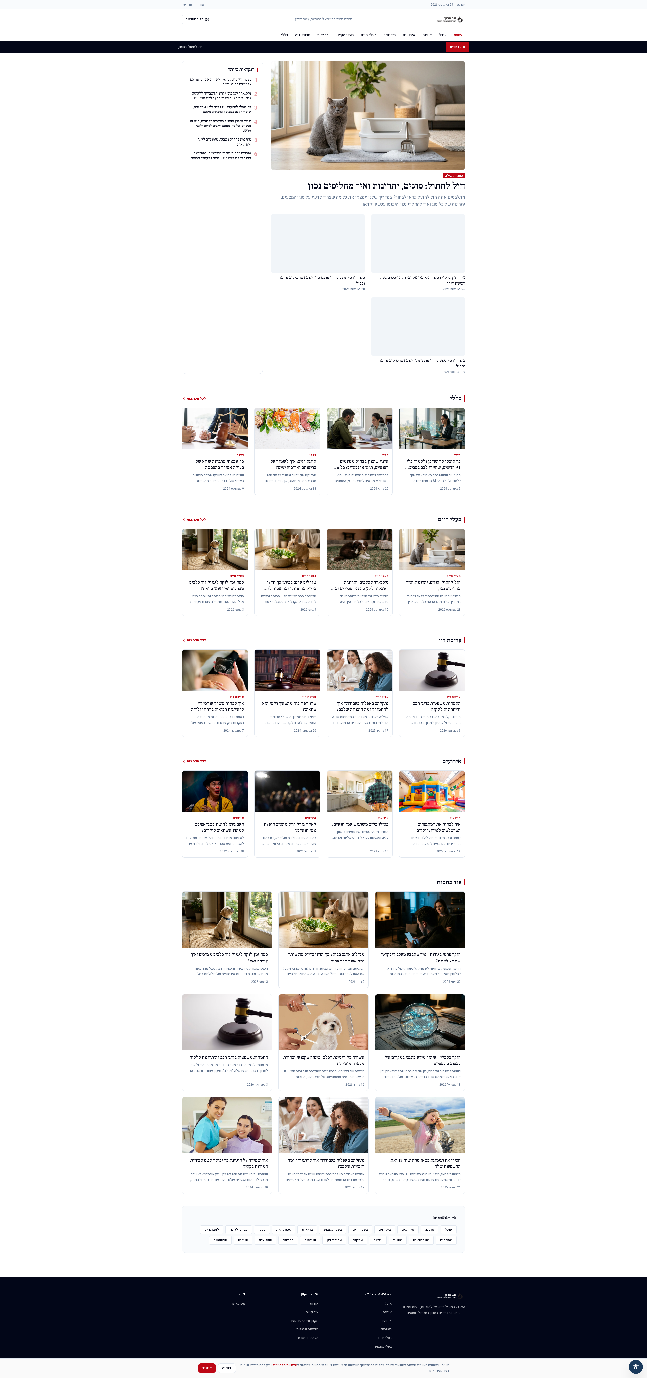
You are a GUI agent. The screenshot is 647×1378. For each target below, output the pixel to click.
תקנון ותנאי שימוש (304, 1320)
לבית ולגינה (239, 1229)
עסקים (358, 1240)
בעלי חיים (368, 35)
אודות (200, 5)
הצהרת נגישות (308, 1338)
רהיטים (288, 1240)
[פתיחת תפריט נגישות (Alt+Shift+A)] (636, 1367)
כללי (284, 35)
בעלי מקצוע (344, 35)
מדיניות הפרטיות (285, 1365)
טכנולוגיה (302, 35)
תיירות (243, 1240)
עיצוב (378, 1240)
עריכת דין (334, 1240)
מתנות (397, 1240)
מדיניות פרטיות (307, 1329)
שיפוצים (265, 1240)
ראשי (458, 35)
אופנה (427, 35)
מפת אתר (238, 1303)
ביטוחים (389, 35)
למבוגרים (211, 1229)
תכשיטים (220, 1240)
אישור (207, 1368)
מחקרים (446, 1240)
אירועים (409, 35)
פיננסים (310, 1240)
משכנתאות (421, 1240)
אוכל (443, 35)
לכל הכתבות (196, 398)
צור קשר (187, 5)
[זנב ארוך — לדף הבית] (450, 19)
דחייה (227, 1368)
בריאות (322, 35)
